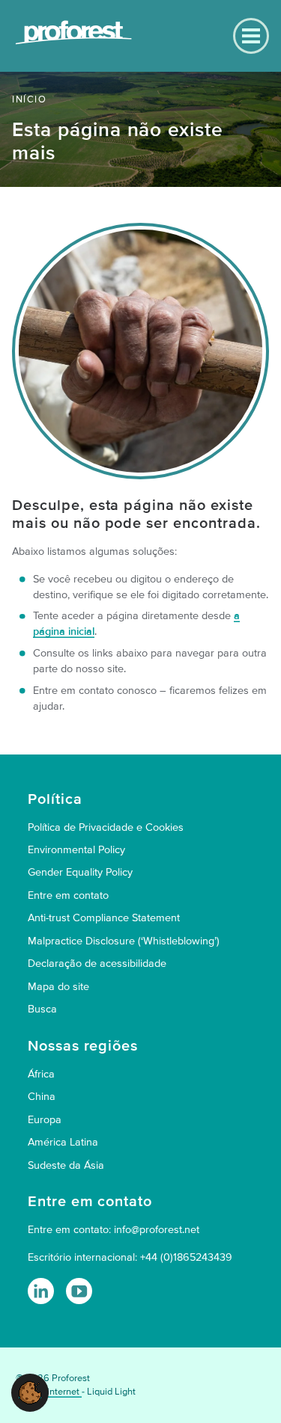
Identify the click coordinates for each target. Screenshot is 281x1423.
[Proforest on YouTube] (79, 1291)
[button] (30, 1392)
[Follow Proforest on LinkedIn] (41, 1291)
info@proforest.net (156, 1229)
